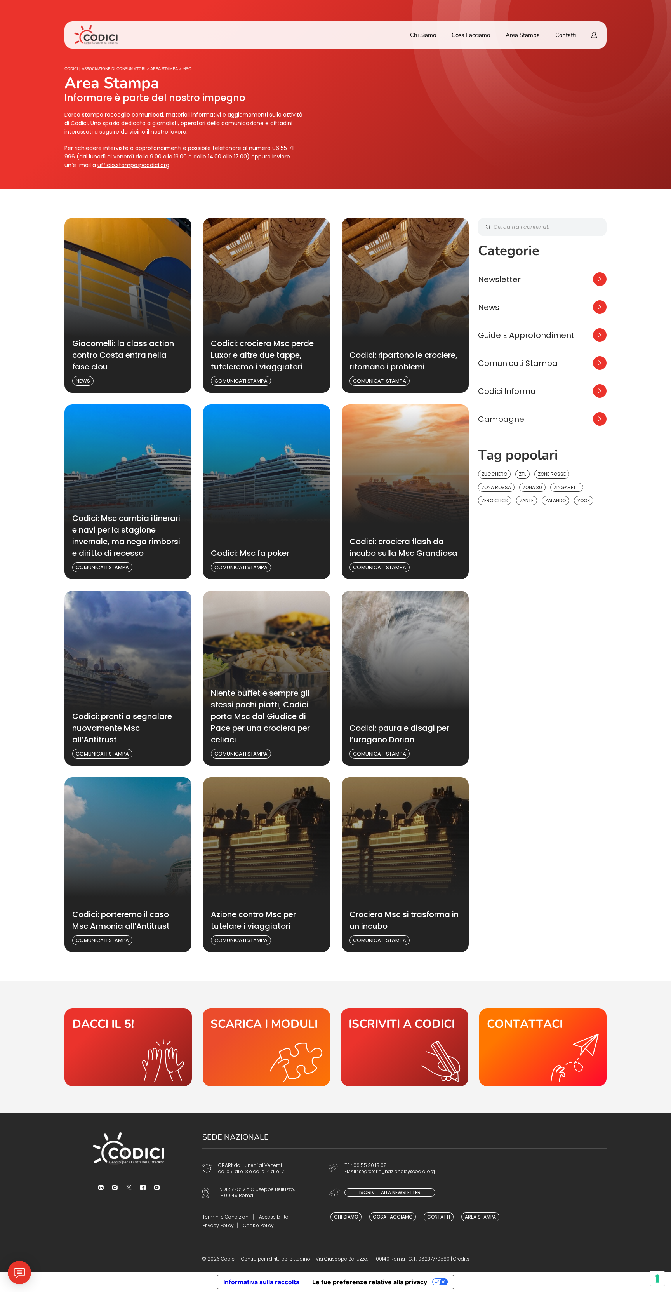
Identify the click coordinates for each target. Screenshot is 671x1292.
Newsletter (499, 279)
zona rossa (496, 487)
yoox (583, 500)
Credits (461, 1258)
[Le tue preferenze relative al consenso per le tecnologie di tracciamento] (657, 1278)
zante (527, 500)
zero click (495, 500)
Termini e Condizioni (226, 1217)
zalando (555, 500)
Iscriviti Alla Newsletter (390, 1192)
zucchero (494, 474)
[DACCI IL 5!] (128, 1047)
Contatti (565, 35)
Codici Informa (507, 391)
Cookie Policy (258, 1225)
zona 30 (532, 487)
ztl (522, 474)
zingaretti (567, 487)
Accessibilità (274, 1217)
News (83, 381)
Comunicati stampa (241, 381)
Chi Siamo (423, 35)
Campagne (501, 419)
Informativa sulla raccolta (261, 1282)
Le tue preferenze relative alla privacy (369, 1282)
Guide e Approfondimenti (527, 335)
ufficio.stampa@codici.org (133, 165)
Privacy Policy (218, 1225)
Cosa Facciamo (471, 35)
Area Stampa (523, 35)
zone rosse (552, 474)
